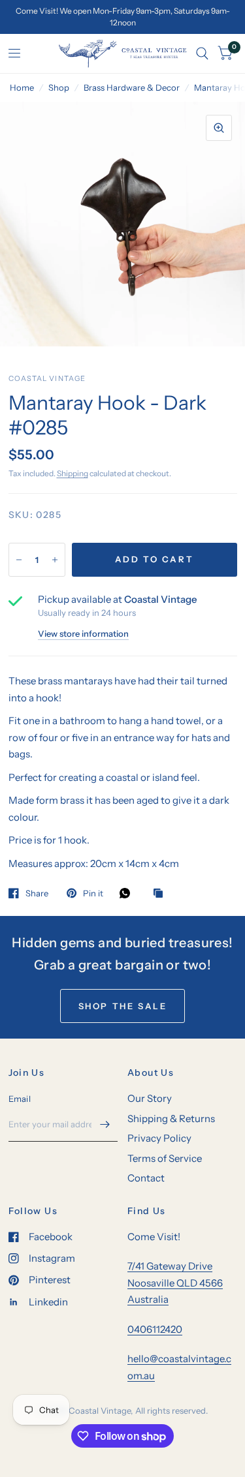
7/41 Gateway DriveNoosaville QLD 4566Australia (175, 1282)
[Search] (202, 53)
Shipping (72, 473)
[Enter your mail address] (104, 1125)
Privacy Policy (159, 1138)
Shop (58, 87)
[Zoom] (219, 128)
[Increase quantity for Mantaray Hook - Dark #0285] (55, 559)
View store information (83, 634)
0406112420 (154, 1329)
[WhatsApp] (128, 893)
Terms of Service (164, 1158)
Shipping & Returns (171, 1118)
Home (22, 87)
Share (36, 893)
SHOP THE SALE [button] (122, 1006)
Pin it (93, 893)
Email (19, 1098)
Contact (146, 1178)
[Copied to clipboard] (161, 894)
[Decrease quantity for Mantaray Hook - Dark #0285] (19, 559)
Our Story (149, 1098)
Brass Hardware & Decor (132, 87)
